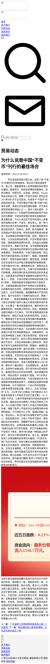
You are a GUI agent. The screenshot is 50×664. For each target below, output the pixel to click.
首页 (3, 22)
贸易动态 (5, 28)
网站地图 (10, 661)
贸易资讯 (5, 32)
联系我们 (5, 35)
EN (2, 37)
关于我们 (5, 25)
